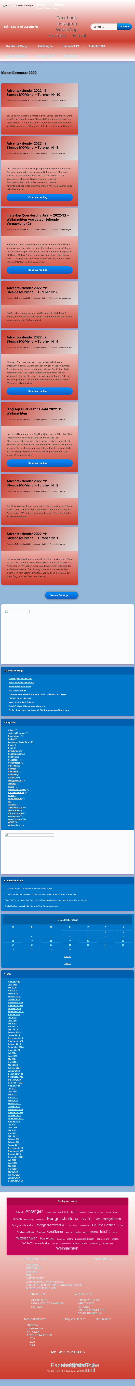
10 (106, 936)
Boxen (11, 745)
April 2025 (13, 1026)
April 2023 (13, 1098)
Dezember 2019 (15, 1181)
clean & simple (112, 1212)
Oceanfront (61, 1239)
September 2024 (16, 1047)
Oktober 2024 (14, 1044)
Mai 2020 (12, 1166)
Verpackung (108, 1243)
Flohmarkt (70, 56)
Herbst (78, 1232)
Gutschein (13, 766)
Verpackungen (65, 230)
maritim (115, 1232)
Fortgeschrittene (62, 1218)
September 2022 (16, 1118)
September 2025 (16, 1011)
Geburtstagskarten (107, 1219)
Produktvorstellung (17, 789)
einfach (17, 1219)
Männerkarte (47, 1238)
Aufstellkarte (63, 1212)
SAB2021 (116, 1239)
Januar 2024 (14, 1071)
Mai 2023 (12, 1095)
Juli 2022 (12, 1124)
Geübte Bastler (103, 1225)
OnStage (12, 784)
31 (106, 949)
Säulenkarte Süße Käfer (20, 686)
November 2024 (15, 1041)
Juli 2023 (12, 1089)
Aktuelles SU (97, 46)
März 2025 (13, 1029)
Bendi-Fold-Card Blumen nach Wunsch (27, 706)
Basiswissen (14, 736)
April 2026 (13, 991)
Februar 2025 (14, 1032)
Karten (63, 101)
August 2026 (14, 982)
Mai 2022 (12, 1130)
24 (106, 945)
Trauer (84, 1243)
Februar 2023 (14, 1103)
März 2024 (13, 1065)
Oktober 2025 (14, 1008)
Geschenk (72, 1226)
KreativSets (86, 1303)
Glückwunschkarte (25, 1232)
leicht (105, 1231)
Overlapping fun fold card (20, 678)
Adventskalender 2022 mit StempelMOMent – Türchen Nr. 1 (32, 536)
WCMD (11, 822)
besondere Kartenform (18, 742)
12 (13, 941)
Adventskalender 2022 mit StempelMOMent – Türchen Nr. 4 (32, 339)
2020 (32, 1338)
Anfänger (34, 1211)
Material (33, 1325)
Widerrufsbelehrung (41, 1288)
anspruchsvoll (51, 1212)
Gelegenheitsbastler (22, 1225)
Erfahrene (39, 1219)
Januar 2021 (14, 1145)
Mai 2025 (12, 1023)
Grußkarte (55, 1232)
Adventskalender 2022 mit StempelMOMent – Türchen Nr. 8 (32, 145)
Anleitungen (45, 46)
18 (123, 941)
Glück (120, 1225)
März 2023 (13, 1101)
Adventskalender (39, 1335)
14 (51, 941)
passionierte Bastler (84, 1238)
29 (70, 949)
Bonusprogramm (90, 1313)
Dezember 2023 (15, 1074)
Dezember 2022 (15, 1109)
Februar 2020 (14, 1175)
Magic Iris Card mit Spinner (21, 702)
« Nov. (67, 956)
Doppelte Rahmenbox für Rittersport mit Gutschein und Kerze (37, 694)
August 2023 (14, 1086)
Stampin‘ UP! (71, 46)
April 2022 (13, 1133)
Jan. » (67, 963)
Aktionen (84, 1306)
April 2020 (13, 1169)
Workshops (35, 1328)
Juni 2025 (12, 1020)
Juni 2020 (12, 1163)
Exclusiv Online (89, 1300)
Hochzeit (12, 769)
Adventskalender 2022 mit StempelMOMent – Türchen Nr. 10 (33, 93)
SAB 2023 (27, 1243)
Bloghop (82, 1212)
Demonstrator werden (47, 1303)
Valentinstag (14, 816)
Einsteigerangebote (92, 1310)
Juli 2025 (12, 1017)
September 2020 (16, 1157)
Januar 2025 (14, 1035)
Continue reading (50, 197)
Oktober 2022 (14, 1115)
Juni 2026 (12, 985)
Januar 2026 (14, 1000)
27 (32, 949)
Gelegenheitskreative (51, 1225)
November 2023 (15, 1077)
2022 (32, 1341)
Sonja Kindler (42, 101)
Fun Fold (86, 1219)
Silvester (12, 804)
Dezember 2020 (15, 1148)
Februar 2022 (14, 1139)
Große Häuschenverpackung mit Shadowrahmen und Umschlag (39, 710)
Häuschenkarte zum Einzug (21, 682)
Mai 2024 (12, 1059)
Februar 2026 (14, 997)
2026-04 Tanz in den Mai (20, 698)
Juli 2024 (12, 1053)
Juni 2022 (12, 1127)
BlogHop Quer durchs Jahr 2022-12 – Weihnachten (36, 411)
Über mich (33, 1265)
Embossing (28, 1219)
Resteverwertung (16, 792)
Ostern (70, 1239)
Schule (11, 795)
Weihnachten (14, 825)
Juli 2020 (12, 1160)
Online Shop (39, 1300)
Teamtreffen (13, 810)
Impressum (33, 1268)
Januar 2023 (14, 1106)
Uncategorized (15, 813)
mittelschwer (26, 1238)
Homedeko (13, 772)
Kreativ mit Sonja (16, 46)
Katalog (37, 1306)
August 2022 (14, 1121)
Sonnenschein (65, 1243)
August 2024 (14, 1050)
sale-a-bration (42, 1243)
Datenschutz (35, 1278)
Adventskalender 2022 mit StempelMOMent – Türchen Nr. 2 (32, 483)
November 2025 (15, 1005)
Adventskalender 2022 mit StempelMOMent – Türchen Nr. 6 (32, 290)
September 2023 (16, 1083)
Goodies (12, 757)
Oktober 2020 (14, 1154)
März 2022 (13, 1136)
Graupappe (13, 760)
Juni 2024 (12, 1056)
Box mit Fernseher (17, 690)
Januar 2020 (14, 1178)
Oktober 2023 (14, 1080)
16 (88, 941)
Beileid (11, 739)
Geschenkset (14, 754)
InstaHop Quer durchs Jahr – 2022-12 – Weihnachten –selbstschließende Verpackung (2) (38, 219)
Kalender (12, 775)
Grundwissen (14, 763)
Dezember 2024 (15, 1038)
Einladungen (14, 751)
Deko (10, 748)
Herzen (85, 1232)
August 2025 (14, 1014)
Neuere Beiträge (59, 595)
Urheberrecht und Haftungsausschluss (54, 1285)
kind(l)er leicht (45, 56)
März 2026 (13, 994)
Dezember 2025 (15, 1003)
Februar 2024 (14, 1068)
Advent (19, 1212)
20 (32, 945)
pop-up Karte (103, 1238)
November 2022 (15, 1112)
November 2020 (15, 1151)
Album (11, 730)
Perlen (11, 786)
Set (9, 801)
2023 (32, 1345)
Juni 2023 (12, 1092)
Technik (76, 1243)
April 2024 (13, 1062)
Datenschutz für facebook (45, 1281)
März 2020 (13, 1172)
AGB (28, 1275)
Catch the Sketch (95, 1212)
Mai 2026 (12, 988)
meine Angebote (16, 56)
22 (70, 945)
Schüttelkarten (15, 798)
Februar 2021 (14, 1142)
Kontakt (31, 1271)
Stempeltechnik (65, 347)
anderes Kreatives (17, 733)
